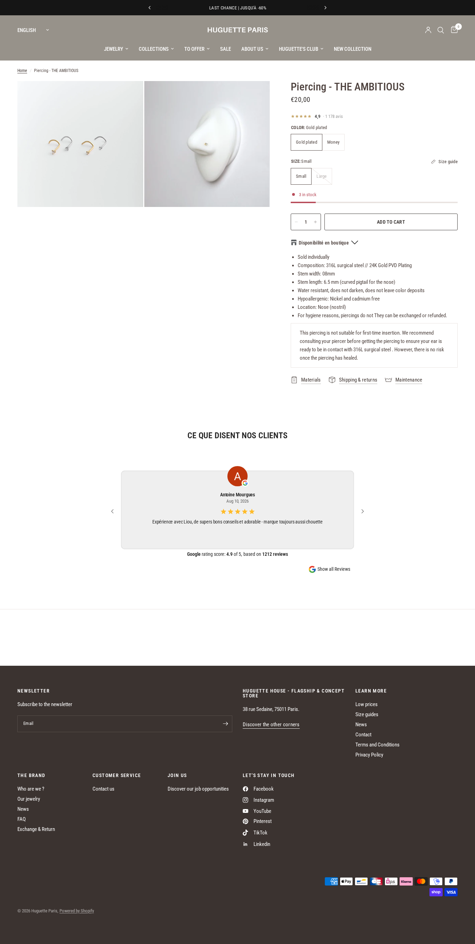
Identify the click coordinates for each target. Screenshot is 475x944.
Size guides (366, 714)
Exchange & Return (36, 829)
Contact (363, 734)
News (361, 724)
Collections (154, 49)
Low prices (366, 704)
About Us (252, 49)
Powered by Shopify (76, 910)
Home (22, 70)
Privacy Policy (369, 755)
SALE (225, 49)
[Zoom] (128, 95)
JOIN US (177, 775)
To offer (194, 49)
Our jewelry (28, 799)
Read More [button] (237, 531)
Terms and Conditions (377, 745)
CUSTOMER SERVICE (116, 775)
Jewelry (113, 49)
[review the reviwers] (245, 483)
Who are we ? (30, 789)
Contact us (103, 789)
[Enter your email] (225, 723)
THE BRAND (31, 775)
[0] (453, 30)
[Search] (441, 30)
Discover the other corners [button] (271, 725)
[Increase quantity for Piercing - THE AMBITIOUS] (315, 222)
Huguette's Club (298, 49)
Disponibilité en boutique (324, 243)
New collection (352, 49)
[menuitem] (116, 49)
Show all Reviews (333, 569)
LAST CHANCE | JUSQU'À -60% (237, 7)
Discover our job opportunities (198, 789)
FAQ (21, 819)
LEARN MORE (371, 690)
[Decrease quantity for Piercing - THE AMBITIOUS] (296, 222)
